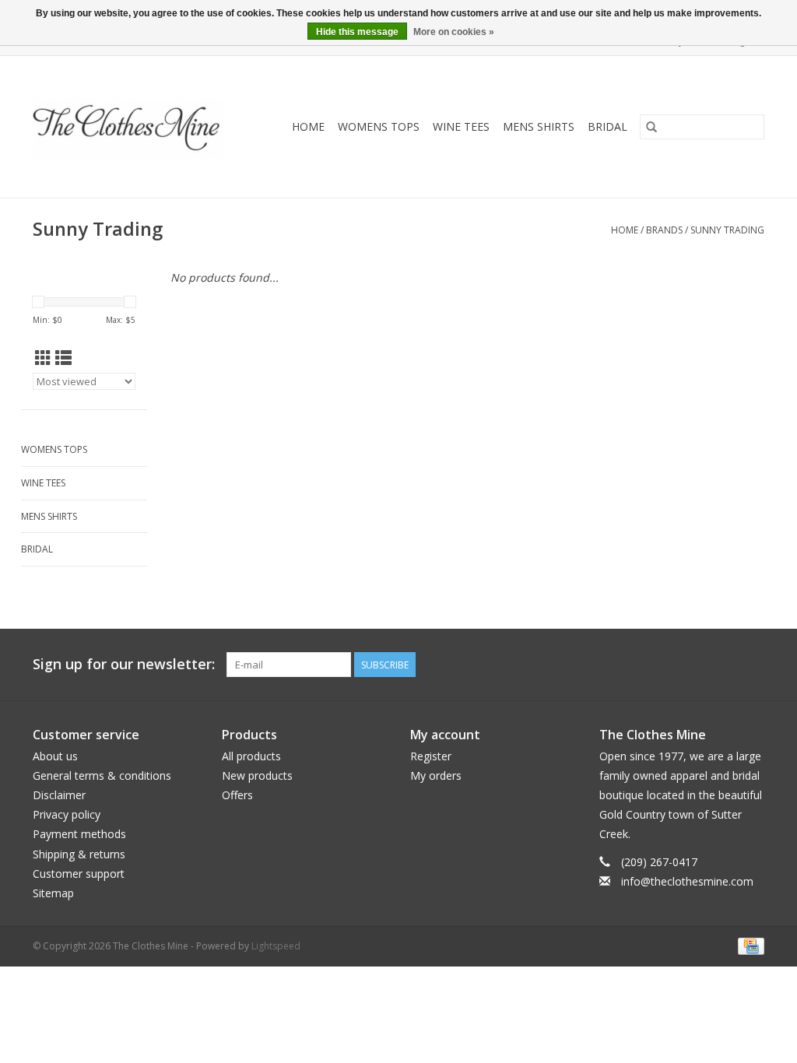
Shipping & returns (79, 854)
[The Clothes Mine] (137, 126)
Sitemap (53, 893)
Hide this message (357, 31)
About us (55, 756)
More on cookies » (453, 31)
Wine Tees (461, 126)
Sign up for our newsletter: (124, 664)
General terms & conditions (102, 775)
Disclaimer (59, 795)
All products (251, 756)
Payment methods (79, 833)
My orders (436, 775)
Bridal (607, 126)
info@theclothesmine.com (687, 881)
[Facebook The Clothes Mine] (723, 664)
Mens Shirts (538, 126)
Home (308, 126)
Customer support (79, 873)
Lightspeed (275, 945)
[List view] (63, 358)
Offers (237, 795)
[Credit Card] (748, 945)
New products (257, 775)
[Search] (651, 126)
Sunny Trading (727, 230)
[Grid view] (43, 358)
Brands (664, 230)
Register (430, 756)
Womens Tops (379, 126)
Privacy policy (66, 814)
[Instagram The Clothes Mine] (751, 664)
